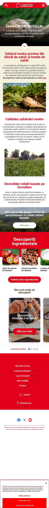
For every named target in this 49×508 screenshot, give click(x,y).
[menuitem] (22, 371)
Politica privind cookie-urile (37, 427)
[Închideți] (46, 483)
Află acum (24, 225)
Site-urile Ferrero (22, 366)
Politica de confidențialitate (31, 429)
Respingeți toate (24, 500)
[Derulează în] (24, 46)
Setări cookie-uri (24, 496)
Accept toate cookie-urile (24, 505)
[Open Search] (6, 5)
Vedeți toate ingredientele (24, 279)
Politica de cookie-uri (33, 491)
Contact (26, 395)
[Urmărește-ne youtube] (30, 420)
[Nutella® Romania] (25, 5)
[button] (33, 366)
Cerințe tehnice (20, 429)
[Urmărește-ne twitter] (24, 420)
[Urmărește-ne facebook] (18, 420)
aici (44, 78)
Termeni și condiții (10, 429)
